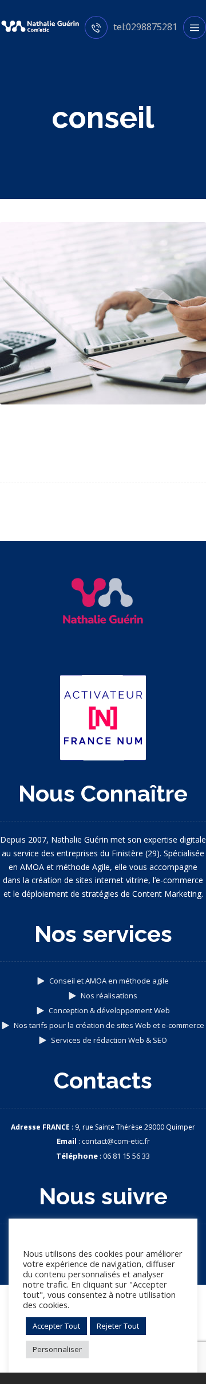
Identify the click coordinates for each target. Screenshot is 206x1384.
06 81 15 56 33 (126, 1156)
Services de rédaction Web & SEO (109, 1040)
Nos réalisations (109, 995)
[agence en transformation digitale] (40, 26)
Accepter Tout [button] (56, 1326)
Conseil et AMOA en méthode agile (109, 981)
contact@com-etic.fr (116, 1141)
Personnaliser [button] (57, 1349)
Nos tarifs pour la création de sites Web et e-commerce (109, 1025)
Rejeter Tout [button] (118, 1326)
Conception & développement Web (109, 1010)
